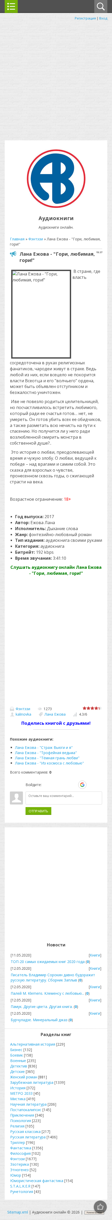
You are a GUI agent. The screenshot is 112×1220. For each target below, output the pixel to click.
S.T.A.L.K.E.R (20, 1186)
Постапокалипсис (25, 1109)
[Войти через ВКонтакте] (55, 785)
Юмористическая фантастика (36, 1180)
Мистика (18, 1098)
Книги (95, 955)
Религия (17, 1126)
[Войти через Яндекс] (73, 785)
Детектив (18, 1066)
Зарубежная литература (31, 1082)
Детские (17, 1071)
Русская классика (25, 1131)
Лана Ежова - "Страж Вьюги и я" (44, 747)
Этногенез (19, 1169)
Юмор (15, 1175)
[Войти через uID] (47, 785)
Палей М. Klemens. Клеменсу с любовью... (47, 993)
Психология (20, 1120)
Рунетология (21, 1191)
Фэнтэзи (23, 708)
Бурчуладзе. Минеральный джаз (39, 1019)
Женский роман (23, 1076)
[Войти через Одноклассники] (91, 785)
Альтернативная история (32, 1044)
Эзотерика (19, 1164)
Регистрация (85, 18)
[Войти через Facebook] (64, 785)
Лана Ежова (55, 714)
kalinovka (23, 714)
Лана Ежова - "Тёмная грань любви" (47, 757)
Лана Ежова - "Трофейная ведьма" (46, 752)
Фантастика (20, 1147)
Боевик (16, 1055)
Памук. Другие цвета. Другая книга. (42, 1006)
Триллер (17, 1142)
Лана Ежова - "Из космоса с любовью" (49, 763)
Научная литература (28, 1104)
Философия (20, 1153)
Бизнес (16, 1049)
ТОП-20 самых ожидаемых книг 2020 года (48, 961)
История (18, 1087)
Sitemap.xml (17, 1212)
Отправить (38, 811)
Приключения (22, 1115)
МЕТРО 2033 (21, 1093)
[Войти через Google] (82, 785)
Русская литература (28, 1137)
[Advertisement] (56, 79)
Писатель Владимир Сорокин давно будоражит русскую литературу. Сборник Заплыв (53, 977)
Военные (18, 1060)
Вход (103, 18)
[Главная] (56, 206)
